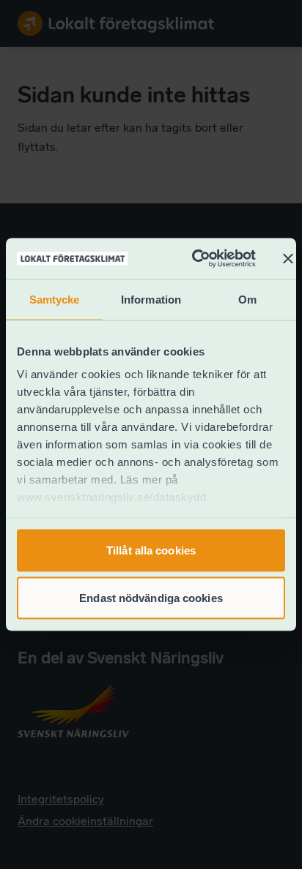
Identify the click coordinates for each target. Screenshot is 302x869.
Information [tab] (151, 299)
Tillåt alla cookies (151, 549)
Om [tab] (247, 299)
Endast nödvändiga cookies (151, 598)
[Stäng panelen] (288, 258)
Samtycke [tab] (54, 299)
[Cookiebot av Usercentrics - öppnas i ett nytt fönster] (194, 258)
